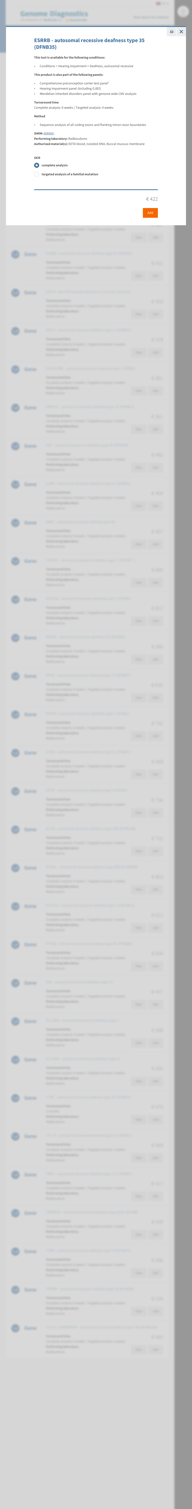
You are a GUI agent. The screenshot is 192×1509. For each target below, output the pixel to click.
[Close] (181, 31)
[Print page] (171, 31)
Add (150, 212)
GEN (37, 157)
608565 (49, 133)
